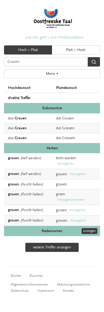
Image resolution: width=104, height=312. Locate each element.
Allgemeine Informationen (29, 284)
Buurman (36, 276)
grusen (61, 210)
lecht (59, 158)
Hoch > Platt (28, 50)
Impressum (46, 290)
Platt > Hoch (76, 50)
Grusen (68, 118)
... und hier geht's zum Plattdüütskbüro (52, 37)
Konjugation (66, 163)
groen (60, 194)
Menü (51, 74)
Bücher (16, 276)
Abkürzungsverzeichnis (73, 284)
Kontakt (68, 290)
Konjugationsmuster (71, 199)
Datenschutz (20, 290)
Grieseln (68, 138)
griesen (61, 221)
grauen (61, 174)
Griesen (68, 128)
